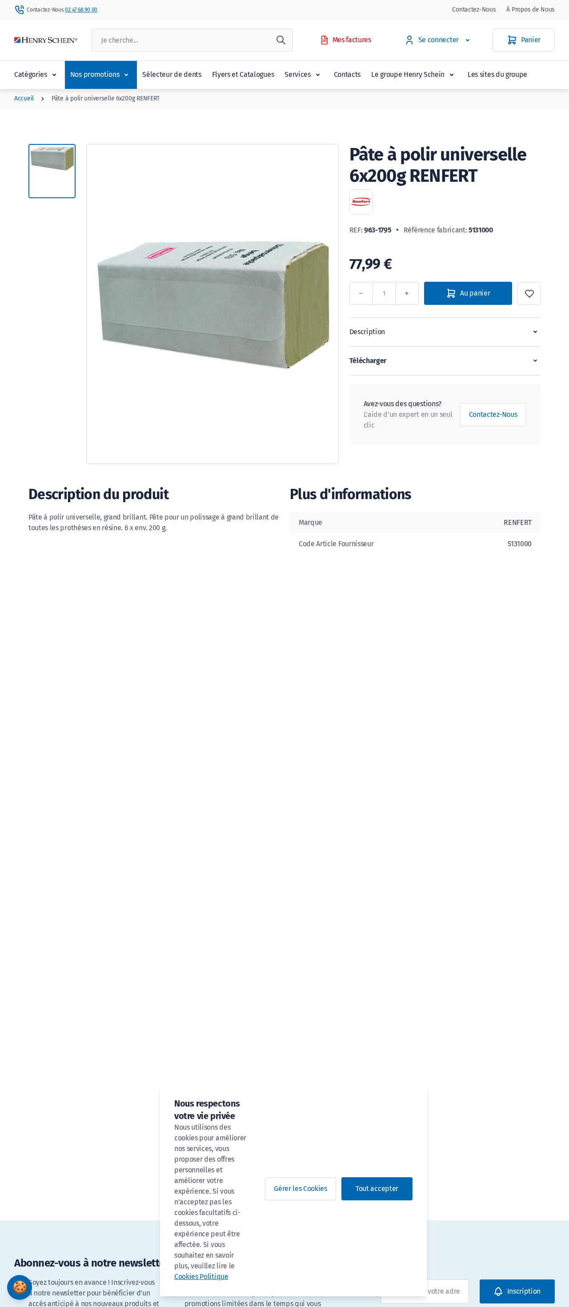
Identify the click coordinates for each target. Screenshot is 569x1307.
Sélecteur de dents (171, 74)
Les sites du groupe (497, 74)
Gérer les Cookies (300, 1188)
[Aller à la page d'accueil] (45, 40)
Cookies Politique (201, 1276)
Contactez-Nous (474, 9)
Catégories (30, 74)
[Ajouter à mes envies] (529, 293)
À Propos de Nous (530, 9)
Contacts (347, 74)
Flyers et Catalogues (243, 74)
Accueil (24, 98)
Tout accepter (377, 1188)
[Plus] (407, 293)
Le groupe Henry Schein (408, 74)
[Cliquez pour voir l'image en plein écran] (212, 304)
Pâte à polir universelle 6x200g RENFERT (106, 98)
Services (297, 74)
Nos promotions (95, 74)
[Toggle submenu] (54, 74)
